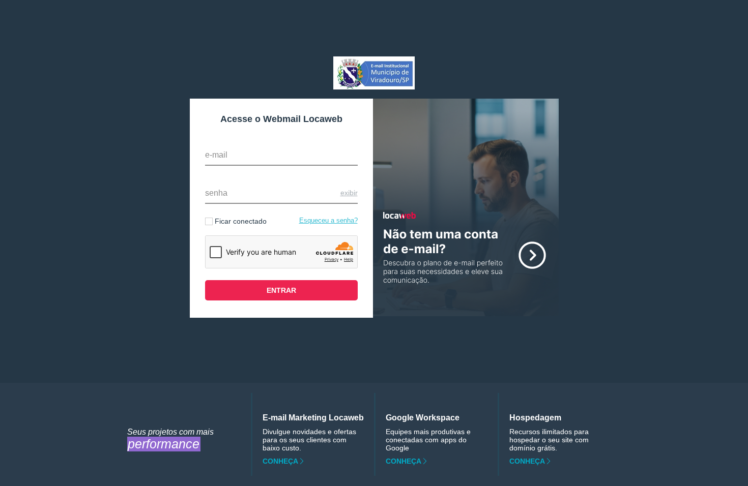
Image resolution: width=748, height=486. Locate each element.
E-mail (216, 154)
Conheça (280, 461)
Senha (216, 193)
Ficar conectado (241, 221)
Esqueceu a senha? (328, 220)
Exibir (349, 193)
